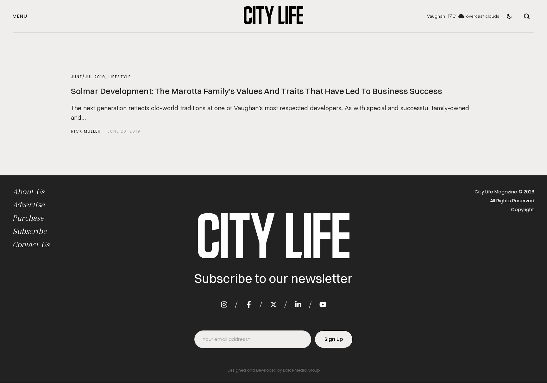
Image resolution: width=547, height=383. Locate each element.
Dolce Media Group (301, 370)
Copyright (522, 209)
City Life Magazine (496, 191)
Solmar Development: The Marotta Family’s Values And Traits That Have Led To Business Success (256, 91)
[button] (20, 16)
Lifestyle (120, 76)
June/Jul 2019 (88, 76)
